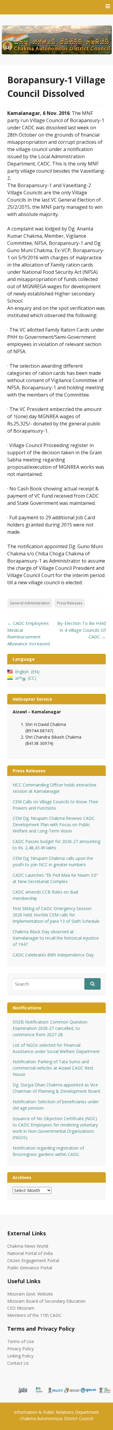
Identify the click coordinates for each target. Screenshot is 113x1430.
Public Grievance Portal (29, 1268)
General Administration (30, 603)
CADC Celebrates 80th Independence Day (53, 955)
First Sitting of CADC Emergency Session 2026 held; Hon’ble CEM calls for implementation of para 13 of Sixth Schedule (56, 915)
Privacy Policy (20, 1348)
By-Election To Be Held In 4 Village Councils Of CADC (81, 630)
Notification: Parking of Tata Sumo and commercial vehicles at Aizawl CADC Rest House (53, 1068)
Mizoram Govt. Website (30, 1294)
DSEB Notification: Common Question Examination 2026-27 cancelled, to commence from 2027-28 (50, 1028)
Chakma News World (27, 1246)
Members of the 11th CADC (34, 1315)
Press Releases (69, 603)
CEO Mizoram (20, 1308)
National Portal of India (30, 1253)
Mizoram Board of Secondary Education (46, 1301)
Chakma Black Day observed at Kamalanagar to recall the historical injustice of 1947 (56, 938)
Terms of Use (20, 1341)
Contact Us (18, 1363)
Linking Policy (20, 1356)
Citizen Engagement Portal (33, 1260)
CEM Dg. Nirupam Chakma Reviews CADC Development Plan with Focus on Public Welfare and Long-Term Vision (54, 824)
